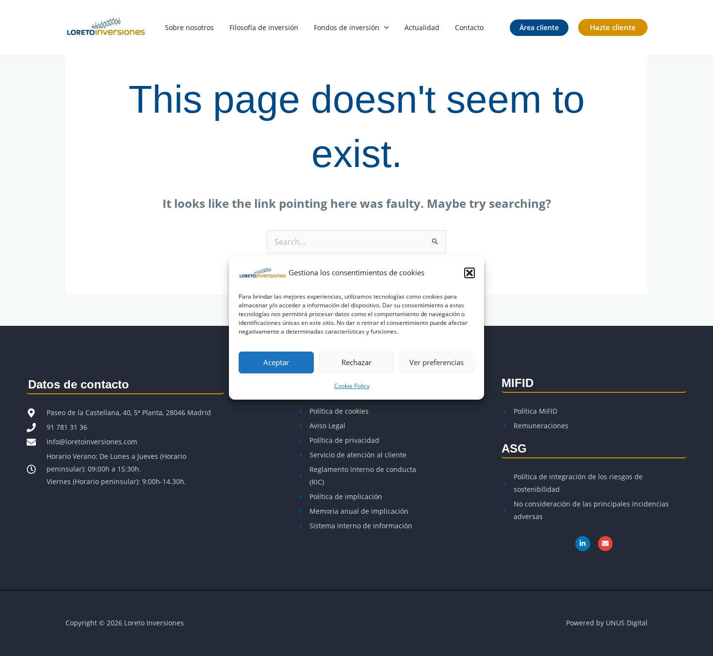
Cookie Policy (352, 386)
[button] (469, 273)
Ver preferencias (436, 362)
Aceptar (276, 362)
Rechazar (356, 362)
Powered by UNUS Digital (607, 622)
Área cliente (539, 27)
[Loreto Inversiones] (263, 272)
